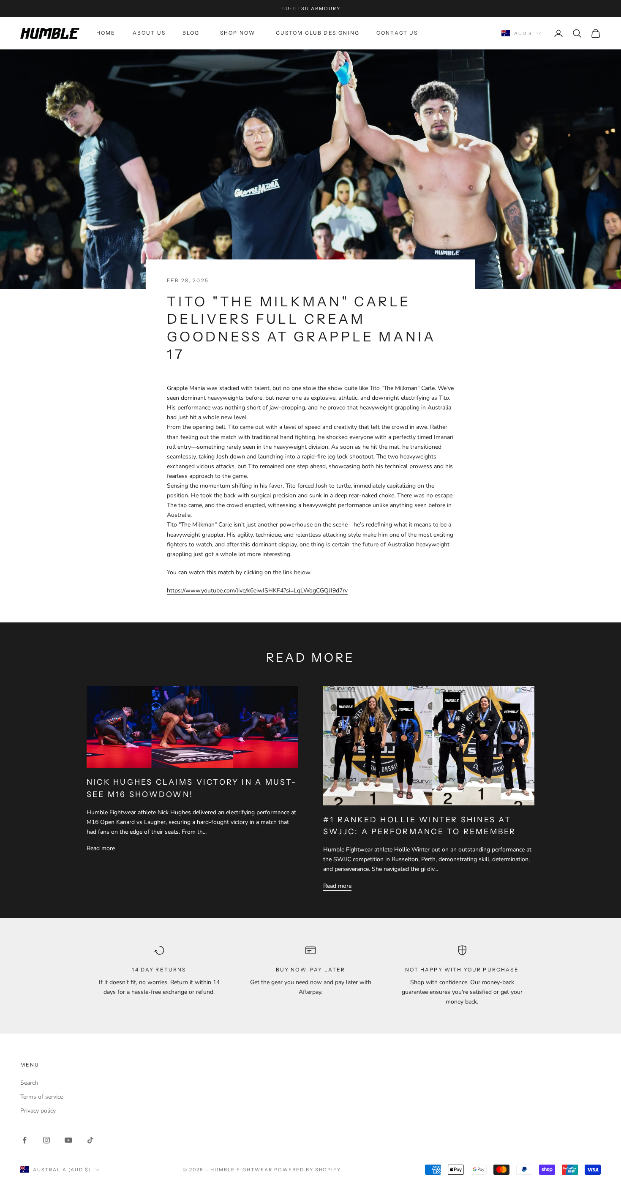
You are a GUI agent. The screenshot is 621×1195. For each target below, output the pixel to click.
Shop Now (239, 33)
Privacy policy (38, 1111)
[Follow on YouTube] (68, 1140)
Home (106, 33)
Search (29, 1083)
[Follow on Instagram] (46, 1140)
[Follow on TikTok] (90, 1140)
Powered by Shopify (307, 1170)
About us (149, 33)
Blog (192, 33)
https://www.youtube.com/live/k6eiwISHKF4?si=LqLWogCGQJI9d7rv (257, 591)
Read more (101, 848)
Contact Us (397, 33)
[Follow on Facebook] (24, 1140)
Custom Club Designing (318, 33)
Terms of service (41, 1097)
